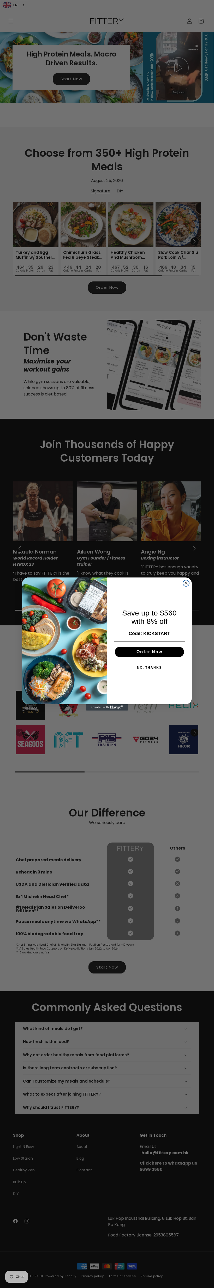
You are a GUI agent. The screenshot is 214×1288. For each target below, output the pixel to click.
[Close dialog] (186, 583)
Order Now (149, 652)
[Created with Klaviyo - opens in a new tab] (107, 707)
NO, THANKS (149, 667)
